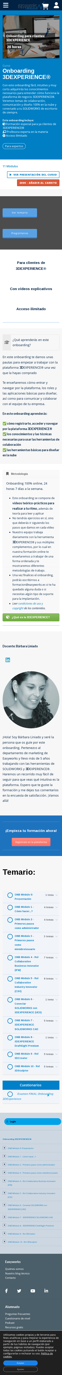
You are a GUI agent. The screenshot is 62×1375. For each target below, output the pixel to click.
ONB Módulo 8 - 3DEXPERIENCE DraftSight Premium (27, 1041)
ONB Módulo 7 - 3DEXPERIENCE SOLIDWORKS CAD (26, 1024)
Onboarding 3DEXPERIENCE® (17, 1139)
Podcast (9, 1322)
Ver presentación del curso (35, 174)
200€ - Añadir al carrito (38, 182)
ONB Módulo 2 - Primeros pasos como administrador (27, 923)
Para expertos (14, 146)
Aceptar (20, 1362)
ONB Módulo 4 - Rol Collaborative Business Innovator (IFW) (27, 964)
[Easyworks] (31, 5)
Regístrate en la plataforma (31, 842)
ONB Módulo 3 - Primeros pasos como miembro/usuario (25, 943)
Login (13, 1121)
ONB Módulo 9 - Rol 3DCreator (26, 1055)
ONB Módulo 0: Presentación (24, 896)
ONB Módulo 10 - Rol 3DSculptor (27, 1068)
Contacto (10, 1277)
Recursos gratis (14, 1327)
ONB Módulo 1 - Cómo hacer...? (24, 909)
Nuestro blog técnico (17, 1273)
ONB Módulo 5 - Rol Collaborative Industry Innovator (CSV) (26, 985)
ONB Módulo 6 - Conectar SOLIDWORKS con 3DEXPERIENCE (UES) (28, 1006)
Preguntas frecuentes (17, 1314)
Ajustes (20, 1369)
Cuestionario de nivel (17, 1318)
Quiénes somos (14, 1269)
